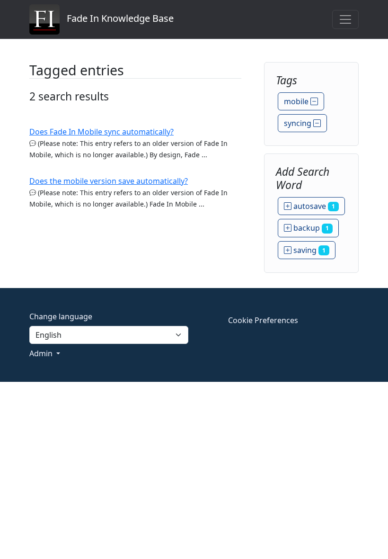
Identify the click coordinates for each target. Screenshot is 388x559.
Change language (60, 316)
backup (310, 228)
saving (308, 250)
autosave (313, 206)
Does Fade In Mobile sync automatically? (101, 131)
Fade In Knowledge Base (117, 18)
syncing (298, 123)
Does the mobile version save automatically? (108, 181)
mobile (297, 101)
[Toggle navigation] (345, 19)
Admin (41, 353)
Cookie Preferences (263, 320)
